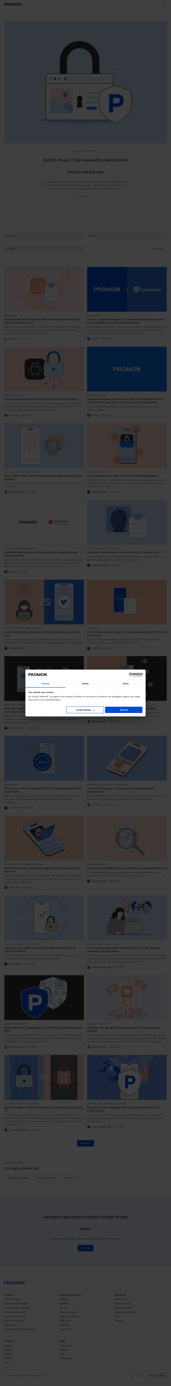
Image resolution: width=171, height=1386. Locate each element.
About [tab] (126, 683)
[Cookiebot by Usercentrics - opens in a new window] (131, 675)
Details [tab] (85, 683)
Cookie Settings (83, 710)
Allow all (124, 710)
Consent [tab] (45, 683)
